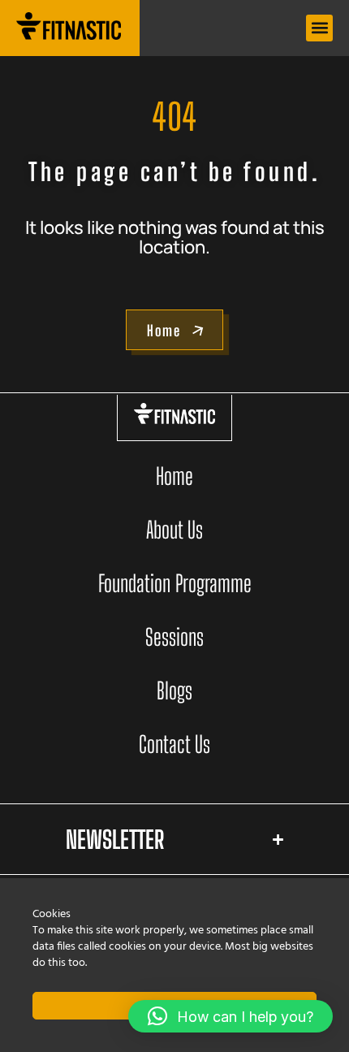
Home (174, 476)
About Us (174, 529)
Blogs (174, 690)
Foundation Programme (175, 583)
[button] (319, 28)
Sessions (174, 637)
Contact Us (174, 744)
